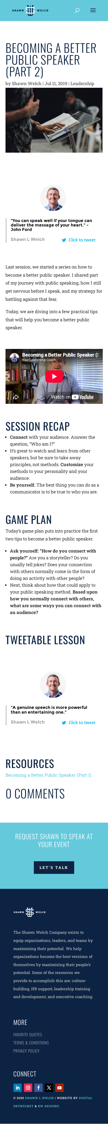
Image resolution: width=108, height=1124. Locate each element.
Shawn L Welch (39, 1098)
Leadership (82, 83)
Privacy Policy (26, 1051)
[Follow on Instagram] (28, 1088)
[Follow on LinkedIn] (17, 1088)
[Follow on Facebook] (38, 1088)
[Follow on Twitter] (49, 1088)
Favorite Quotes (27, 1034)
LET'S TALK (54, 867)
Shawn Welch (26, 83)
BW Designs (49, 1106)
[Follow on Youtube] (59, 1088)
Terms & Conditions (31, 1042)
